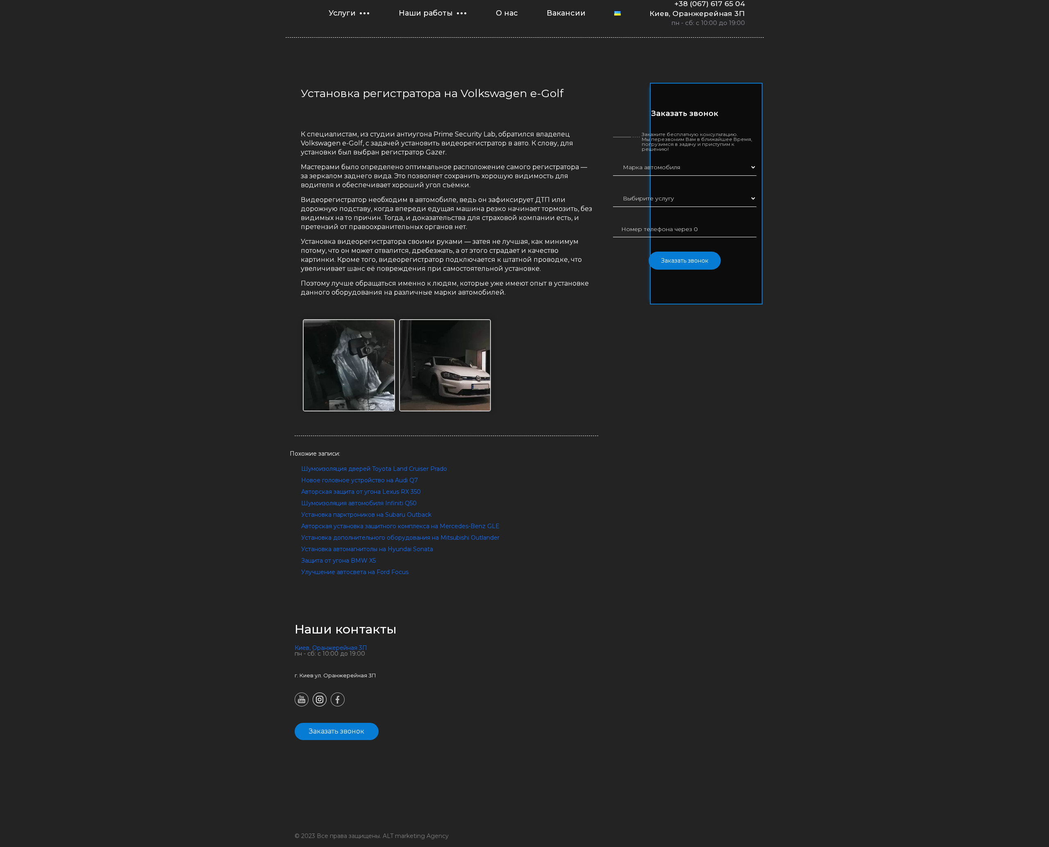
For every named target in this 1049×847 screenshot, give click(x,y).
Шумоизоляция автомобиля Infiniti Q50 (359, 503)
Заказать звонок (684, 260)
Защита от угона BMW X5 (338, 560)
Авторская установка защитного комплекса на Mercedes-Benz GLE (400, 526)
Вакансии (566, 13)
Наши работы (426, 13)
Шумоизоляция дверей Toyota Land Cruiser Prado (374, 468)
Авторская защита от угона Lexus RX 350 (361, 491)
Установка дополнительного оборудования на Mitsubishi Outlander (400, 537)
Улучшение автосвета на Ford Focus (355, 572)
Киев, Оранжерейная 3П (697, 13)
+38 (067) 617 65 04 (709, 3)
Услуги (342, 13)
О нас (507, 13)
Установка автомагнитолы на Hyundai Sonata (367, 549)
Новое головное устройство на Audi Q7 (359, 480)
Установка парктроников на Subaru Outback (366, 514)
